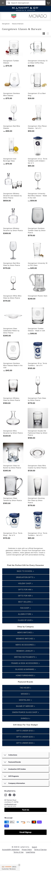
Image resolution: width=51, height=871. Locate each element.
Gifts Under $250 (24, 737)
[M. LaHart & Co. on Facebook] (10, 795)
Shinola (25, 718)
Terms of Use (18, 852)
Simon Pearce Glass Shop (25, 712)
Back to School (25, 571)
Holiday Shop (25, 583)
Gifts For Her (25, 596)
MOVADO (25, 694)
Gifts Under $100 (24, 731)
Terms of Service (40, 849)
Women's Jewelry (25, 651)
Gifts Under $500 (24, 743)
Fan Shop (25, 608)
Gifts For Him (25, 589)
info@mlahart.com (10, 804)
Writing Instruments (25, 657)
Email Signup (25, 832)
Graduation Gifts (25, 577)
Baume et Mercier (25, 706)
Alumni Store (25, 614)
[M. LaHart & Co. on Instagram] (5, 795)
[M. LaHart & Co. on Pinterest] (14, 795)
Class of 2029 (25, 620)
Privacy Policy (27, 849)
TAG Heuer (25, 688)
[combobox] (26, 2)
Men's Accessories (25, 645)
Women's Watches (25, 638)
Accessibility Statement (10, 849)
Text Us (25, 810)
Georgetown (6, 24)
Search (34, 847)
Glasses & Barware (17, 24)
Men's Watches (24, 632)
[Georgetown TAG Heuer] (13, 16)
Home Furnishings (25, 675)
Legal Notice (30, 852)
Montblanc (25, 700)
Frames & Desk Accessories (25, 663)
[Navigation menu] (3, 3)
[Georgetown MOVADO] (37, 16)
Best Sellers (24, 602)
